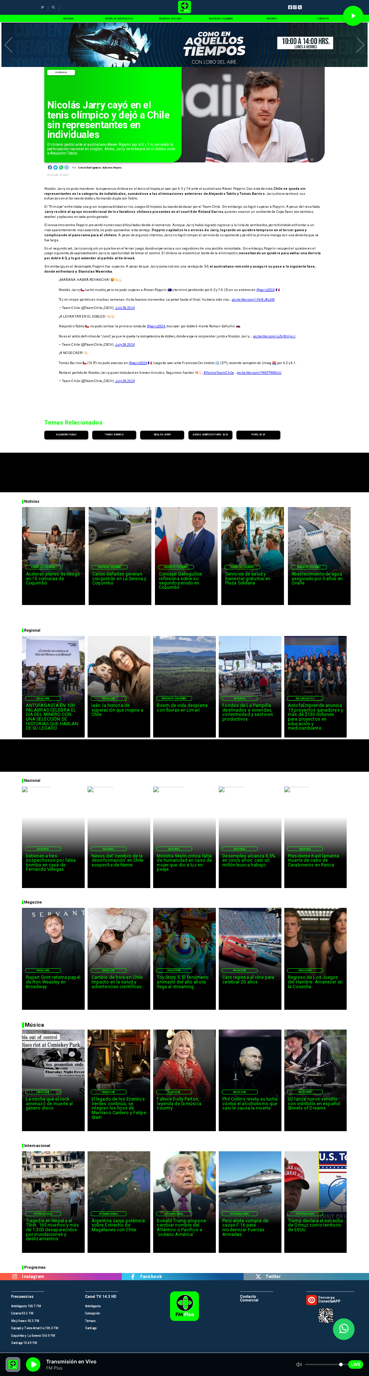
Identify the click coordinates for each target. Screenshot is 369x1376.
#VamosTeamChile (219, 373)
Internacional (43, 1213)
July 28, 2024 (125, 308)
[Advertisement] (184, 469)
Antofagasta (305, 698)
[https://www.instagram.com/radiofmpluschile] (15, 1276)
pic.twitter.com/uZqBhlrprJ (274, 336)
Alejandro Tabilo (66, 434)
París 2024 (61, 72)
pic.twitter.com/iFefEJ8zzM (253, 299)
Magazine (43, 698)
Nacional (43, 849)
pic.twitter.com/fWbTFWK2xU (259, 373)
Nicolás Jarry (162, 434)
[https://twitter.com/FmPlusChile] (258, 1276)
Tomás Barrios (114, 434)
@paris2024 (266, 290)
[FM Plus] (42, 10)
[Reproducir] (353, 16)
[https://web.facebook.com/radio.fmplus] (133, 1276)
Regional (239, 698)
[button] (8, 45)
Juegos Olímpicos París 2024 (210, 434)
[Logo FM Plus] (184, 7)
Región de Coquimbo (43, 567)
